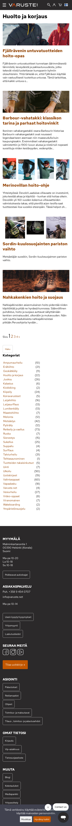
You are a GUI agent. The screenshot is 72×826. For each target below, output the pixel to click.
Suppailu (8, 446)
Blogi (7, 777)
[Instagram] (13, 652)
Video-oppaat (11, 496)
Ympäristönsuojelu (14, 508)
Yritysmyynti (11, 625)
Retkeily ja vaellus (13, 429)
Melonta (8, 417)
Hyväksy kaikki (42, 819)
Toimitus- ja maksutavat (17, 712)
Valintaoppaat (11, 479)
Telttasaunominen (14, 458)
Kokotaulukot (11, 785)
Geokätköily (10, 371)
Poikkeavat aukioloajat (16, 574)
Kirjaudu (9, 740)
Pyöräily (8, 425)
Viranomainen (11, 500)
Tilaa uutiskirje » (15, 664)
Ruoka (7, 433)
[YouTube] (20, 652)
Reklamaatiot (12, 695)
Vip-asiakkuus (12, 749)
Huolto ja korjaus (13, 375)
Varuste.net (10, 488)
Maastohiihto (11, 413)
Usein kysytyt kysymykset (18, 616)
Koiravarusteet (12, 396)
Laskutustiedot (13, 634)
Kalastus (8, 383)
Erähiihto (8, 367)
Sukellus (8, 442)
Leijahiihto (9, 400)
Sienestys (9, 438)
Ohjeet (8, 704)
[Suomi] (66, 5)
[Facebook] (6, 652)
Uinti (6, 467)
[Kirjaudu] (54, 5)
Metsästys (9, 421)
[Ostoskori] (60, 5)
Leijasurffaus (11, 404)
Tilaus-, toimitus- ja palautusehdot (22, 721)
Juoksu (7, 379)
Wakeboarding (11, 504)
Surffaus (8, 450)
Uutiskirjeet (10, 475)
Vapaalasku (9, 483)
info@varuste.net (13, 597)
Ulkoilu (7, 471)
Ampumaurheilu (12, 362)
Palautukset (11, 687)
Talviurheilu (10, 454)
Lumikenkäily (11, 408)
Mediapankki (11, 794)
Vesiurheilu (10, 492)
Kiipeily (7, 392)
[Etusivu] (24, 5)
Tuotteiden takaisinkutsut (18, 463)
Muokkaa (26, 819)
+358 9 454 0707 (19, 591)
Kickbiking (9, 387)
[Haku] (49, 5)
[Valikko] (4, 5)
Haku (7, 349)
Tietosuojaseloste (14, 757)
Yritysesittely (11, 802)
